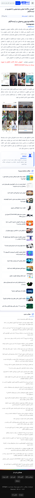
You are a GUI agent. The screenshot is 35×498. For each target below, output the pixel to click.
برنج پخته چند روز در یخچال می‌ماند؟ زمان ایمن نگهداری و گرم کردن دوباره (18, 334)
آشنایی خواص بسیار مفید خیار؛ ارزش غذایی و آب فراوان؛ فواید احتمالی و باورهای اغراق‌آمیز (19, 377)
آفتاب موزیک (5, 477)
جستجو (18, 3)
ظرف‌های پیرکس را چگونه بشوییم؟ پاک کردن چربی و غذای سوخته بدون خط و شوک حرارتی (18, 344)
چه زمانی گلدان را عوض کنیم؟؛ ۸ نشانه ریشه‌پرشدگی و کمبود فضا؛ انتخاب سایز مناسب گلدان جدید (17, 355)
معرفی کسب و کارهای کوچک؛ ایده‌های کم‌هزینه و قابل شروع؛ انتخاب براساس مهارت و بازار (19, 398)
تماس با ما (14, 495)
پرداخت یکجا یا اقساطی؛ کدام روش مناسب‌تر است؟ (21, 368)
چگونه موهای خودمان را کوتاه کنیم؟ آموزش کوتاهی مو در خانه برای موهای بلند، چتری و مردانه (18, 323)
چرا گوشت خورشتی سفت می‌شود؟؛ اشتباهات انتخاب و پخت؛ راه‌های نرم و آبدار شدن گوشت (19, 414)
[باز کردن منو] (32, 3)
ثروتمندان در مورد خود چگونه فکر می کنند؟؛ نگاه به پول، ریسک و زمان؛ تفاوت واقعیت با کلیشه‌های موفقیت (18, 454)
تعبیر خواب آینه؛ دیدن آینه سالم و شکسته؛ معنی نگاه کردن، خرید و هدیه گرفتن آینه (17, 409)
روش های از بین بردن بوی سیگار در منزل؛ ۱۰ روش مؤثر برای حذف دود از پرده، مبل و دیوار (18, 349)
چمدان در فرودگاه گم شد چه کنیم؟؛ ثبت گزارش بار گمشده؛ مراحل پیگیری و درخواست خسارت (18, 439)
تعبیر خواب (12, 477)
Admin (24, 156)
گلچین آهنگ (20, 477)
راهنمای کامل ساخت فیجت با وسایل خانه (23, 419)
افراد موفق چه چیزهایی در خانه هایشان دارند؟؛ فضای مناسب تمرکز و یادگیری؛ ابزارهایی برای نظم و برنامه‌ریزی (19, 449)
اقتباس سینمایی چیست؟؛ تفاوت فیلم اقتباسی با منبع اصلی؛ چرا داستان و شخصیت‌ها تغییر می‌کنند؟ (18, 465)
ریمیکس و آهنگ (29, 477)
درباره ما (21, 495)
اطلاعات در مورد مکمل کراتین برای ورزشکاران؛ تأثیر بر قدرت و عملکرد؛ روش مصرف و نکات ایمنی (19, 423)
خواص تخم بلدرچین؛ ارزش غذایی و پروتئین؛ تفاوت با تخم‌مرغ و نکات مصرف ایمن (18, 372)
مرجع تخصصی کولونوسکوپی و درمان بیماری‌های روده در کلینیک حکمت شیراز (18, 444)
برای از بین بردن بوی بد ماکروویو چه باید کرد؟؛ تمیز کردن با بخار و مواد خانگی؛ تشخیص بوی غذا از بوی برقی (18, 329)
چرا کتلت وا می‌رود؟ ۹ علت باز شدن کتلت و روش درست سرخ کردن (19, 339)
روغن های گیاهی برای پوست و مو (25, 319)
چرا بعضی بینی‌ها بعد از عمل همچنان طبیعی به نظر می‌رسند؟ (18, 364)
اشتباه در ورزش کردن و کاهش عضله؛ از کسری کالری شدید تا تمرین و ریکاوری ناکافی (19, 428)
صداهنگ (17, 481)
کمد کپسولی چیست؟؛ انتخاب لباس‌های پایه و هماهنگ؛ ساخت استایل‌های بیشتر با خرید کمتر (18, 388)
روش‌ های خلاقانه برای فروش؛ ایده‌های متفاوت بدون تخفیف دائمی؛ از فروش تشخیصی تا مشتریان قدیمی (19, 404)
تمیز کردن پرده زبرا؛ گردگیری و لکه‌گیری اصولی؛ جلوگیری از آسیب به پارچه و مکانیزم (17, 383)
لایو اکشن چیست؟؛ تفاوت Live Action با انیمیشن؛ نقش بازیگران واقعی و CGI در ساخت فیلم (18, 459)
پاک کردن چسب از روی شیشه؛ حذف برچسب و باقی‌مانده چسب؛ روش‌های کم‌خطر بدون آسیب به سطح (18, 360)
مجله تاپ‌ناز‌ (25, 3)
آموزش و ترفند (24, 16)
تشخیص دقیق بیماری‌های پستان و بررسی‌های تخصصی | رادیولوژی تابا (20, 393)
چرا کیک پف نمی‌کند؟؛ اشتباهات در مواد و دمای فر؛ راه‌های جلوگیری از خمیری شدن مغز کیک (19, 433)
